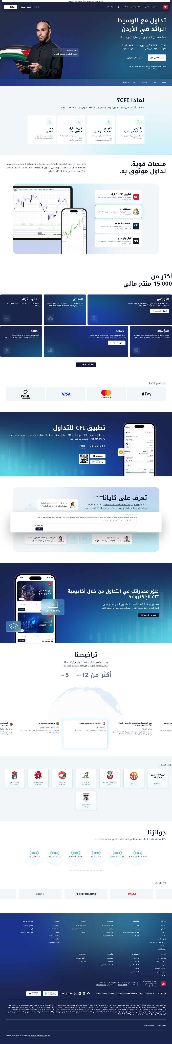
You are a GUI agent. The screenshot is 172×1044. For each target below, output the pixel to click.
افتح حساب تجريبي (135, 53)
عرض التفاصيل (40, 525)
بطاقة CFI (56, 939)
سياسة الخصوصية (149, 1025)
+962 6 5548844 (122, 984)
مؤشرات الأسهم (161, 939)
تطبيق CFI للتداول (107, 925)
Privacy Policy (34, 1036)
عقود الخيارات (135, 935)
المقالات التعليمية (160, 968)
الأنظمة (110, 954)
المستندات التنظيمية (107, 965)
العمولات (83, 932)
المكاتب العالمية (134, 965)
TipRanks (56, 925)
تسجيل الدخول (26, 7)
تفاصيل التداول (27, 921)
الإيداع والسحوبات (28, 925)
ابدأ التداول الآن (157, 53)
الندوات (164, 965)
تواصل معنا (83, 961)
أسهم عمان (136, 929)
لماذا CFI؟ (136, 958)
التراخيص (110, 958)
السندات (163, 945)
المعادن (164, 935)
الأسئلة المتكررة (81, 958)
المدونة (164, 975)
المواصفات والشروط (27, 932)
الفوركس (163, 925)
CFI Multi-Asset (108, 935)
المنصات (110, 921)
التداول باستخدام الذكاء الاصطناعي (121, 505)
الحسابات (83, 921)
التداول (163, 921)
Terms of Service (43, 1036)
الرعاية (137, 968)
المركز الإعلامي (135, 972)
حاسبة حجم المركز (54, 942)
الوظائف (110, 961)
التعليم (163, 954)
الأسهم (163, 929)
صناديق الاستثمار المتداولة (158, 942)
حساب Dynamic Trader (79, 929)
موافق (39, 529)
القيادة (137, 961)
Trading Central (54, 929)
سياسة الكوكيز (161, 1025)
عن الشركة (135, 954)
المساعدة (82, 954)
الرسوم (31, 929)
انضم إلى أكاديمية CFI (148, 615)
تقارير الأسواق (161, 972)
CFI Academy (162, 958)
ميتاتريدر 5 (110, 929)
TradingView (109, 932)
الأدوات (56, 921)
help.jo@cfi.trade (101, 984)
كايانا (57, 932)
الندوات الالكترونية (160, 961)
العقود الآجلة (162, 949)
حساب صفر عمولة (81, 925)
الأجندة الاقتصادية (54, 935)
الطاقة (164, 932)
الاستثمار (136, 921)
